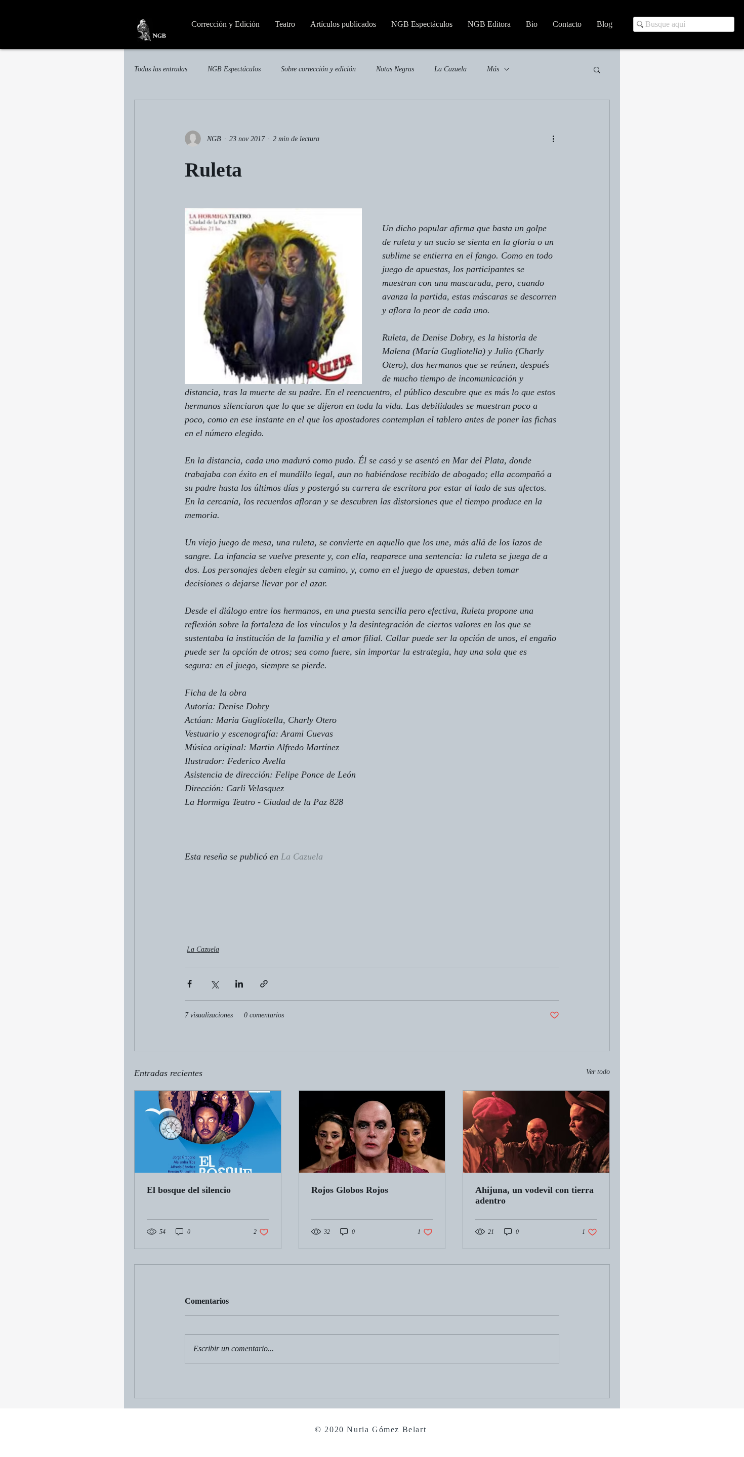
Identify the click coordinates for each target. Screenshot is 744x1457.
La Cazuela (450, 69)
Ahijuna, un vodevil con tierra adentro (534, 1195)
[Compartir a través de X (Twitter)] (214, 984)
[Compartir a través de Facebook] (189, 984)
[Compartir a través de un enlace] (264, 984)
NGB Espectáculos (234, 69)
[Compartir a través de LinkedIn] (239, 984)
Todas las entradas (160, 69)
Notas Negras (395, 69)
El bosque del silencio (189, 1190)
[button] (597, 69)
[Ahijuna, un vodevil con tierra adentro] (536, 1132)
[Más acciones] (553, 139)
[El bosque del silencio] (208, 1132)
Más (493, 69)
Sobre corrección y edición (318, 69)
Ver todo (598, 1072)
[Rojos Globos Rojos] (372, 1132)
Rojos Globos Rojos (349, 1190)
